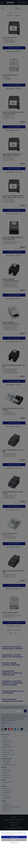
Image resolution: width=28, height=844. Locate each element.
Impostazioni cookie (14, 842)
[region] (14, 837)
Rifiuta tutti (14, 839)
